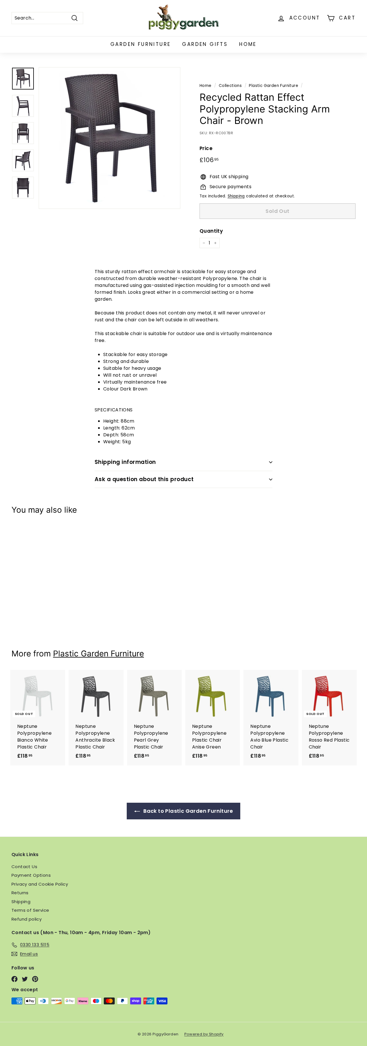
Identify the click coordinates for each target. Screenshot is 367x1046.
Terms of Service (30, 910)
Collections (230, 85)
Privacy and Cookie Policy (39, 884)
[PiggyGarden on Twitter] (25, 979)
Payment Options (31, 875)
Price (206, 148)
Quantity (211, 231)
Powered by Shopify (204, 1034)
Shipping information (125, 462)
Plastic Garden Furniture (273, 85)
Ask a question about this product (144, 479)
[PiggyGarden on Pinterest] (35, 979)
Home (248, 44)
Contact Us (24, 867)
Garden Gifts (205, 44)
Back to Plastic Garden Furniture (187, 810)
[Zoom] (109, 138)
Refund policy (26, 919)
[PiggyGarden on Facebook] (14, 979)
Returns (20, 893)
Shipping (236, 196)
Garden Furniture (140, 44)
